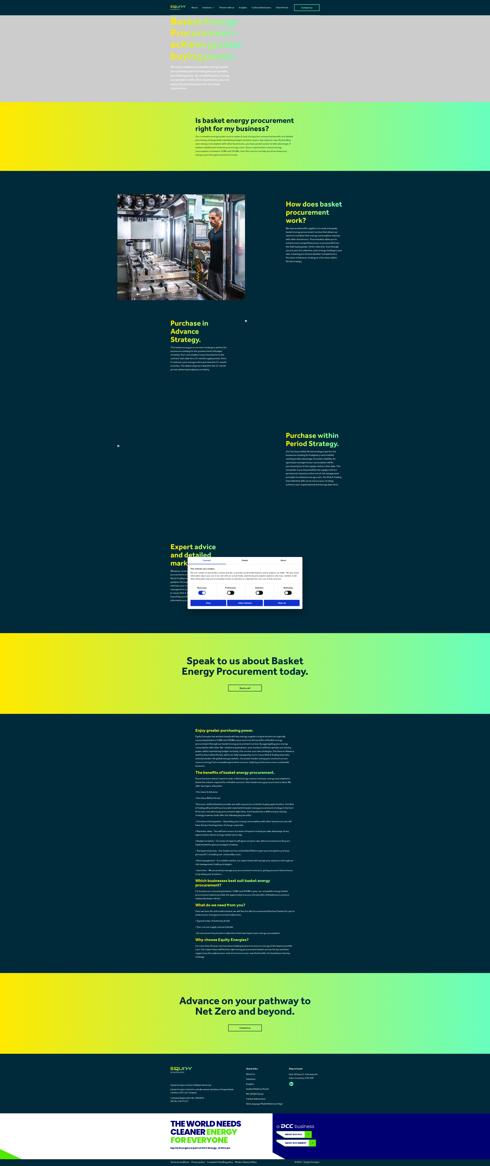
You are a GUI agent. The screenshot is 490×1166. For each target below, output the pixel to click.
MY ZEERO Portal (254, 1093)
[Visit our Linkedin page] (291, 1084)
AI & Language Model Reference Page (264, 1103)
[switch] (230, 593)
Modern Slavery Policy (246, 1162)
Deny (208, 603)
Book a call (245, 688)
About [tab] (283, 560)
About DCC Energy (295, 1143)
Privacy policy (198, 1162)
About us (250, 1074)
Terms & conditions (179, 1162)
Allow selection (245, 603)
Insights (250, 1083)
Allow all (282, 603)
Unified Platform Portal (257, 1088)
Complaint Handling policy (220, 1162)
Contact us (307, 7)
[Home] (178, 7)
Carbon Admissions (256, 1098)
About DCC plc (293, 1134)
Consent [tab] (207, 560)
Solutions (251, 1079)
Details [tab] (245, 560)
